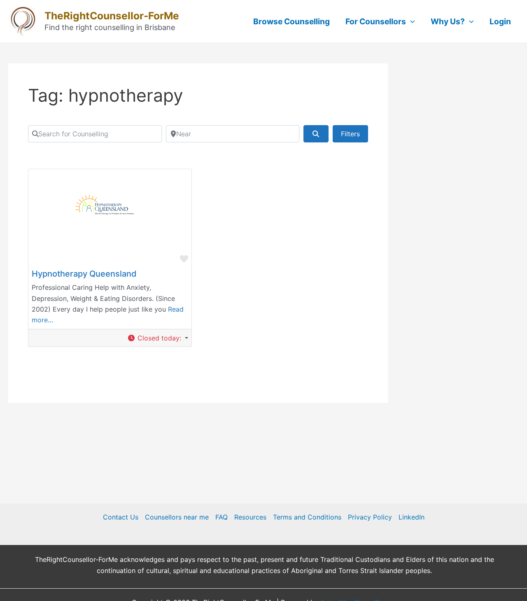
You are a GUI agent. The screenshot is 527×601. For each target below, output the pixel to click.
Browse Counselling (291, 21)
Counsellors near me (177, 517)
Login (500, 21)
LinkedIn (411, 517)
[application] (410, 21)
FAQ (221, 517)
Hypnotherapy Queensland (84, 274)
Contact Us (120, 517)
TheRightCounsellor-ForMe (111, 15)
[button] (157, 338)
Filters (350, 134)
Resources (250, 517)
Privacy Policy (370, 517)
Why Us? (448, 21)
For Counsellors (375, 21)
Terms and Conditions (307, 517)
